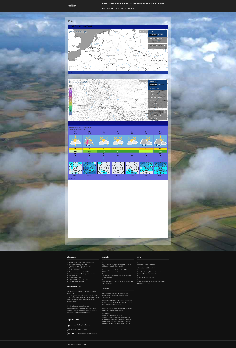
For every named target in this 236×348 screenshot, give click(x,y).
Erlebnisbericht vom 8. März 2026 (78, 279)
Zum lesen (132, 3)
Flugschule (119, 3)
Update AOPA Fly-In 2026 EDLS (146, 277)
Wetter (145, 3)
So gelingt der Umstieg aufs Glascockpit (78, 291)
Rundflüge (160, 3)
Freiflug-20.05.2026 (74, 270)
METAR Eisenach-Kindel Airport (80, 26)
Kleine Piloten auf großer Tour (77, 268)
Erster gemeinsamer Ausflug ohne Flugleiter (81, 274)
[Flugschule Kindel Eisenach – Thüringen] (72, 6)
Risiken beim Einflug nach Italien (146, 264)
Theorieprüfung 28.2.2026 (76, 281)
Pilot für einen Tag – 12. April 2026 (79, 272)
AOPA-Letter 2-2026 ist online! (146, 268)
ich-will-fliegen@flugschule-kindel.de (86, 333)
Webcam (139, 3)
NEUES (126, 3)
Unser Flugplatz (108, 8)
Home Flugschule (108, 3)
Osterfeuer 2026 (74, 275)
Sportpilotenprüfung (75, 277)
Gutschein (152, 3)
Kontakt (127, 8)
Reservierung (119, 8)
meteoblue (71, 72)
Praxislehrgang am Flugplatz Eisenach (80, 266)
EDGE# (133, 8)
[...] (90, 297)
